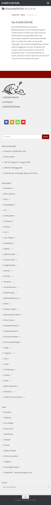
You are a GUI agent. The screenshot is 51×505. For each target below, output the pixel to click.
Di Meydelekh (9, 216)
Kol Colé (7, 276)
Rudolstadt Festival (11, 326)
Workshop (8, 392)
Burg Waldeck (9, 205)
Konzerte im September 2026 (15, 151)
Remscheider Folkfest (12, 315)
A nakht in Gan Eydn (10, 3)
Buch (6, 199)
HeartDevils (8, 243)
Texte (6, 364)
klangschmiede (9, 265)
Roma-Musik (9, 320)
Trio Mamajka (9, 370)
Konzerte (7, 282)
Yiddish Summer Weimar (13, 397)
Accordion (7, 412)
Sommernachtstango (12, 342)
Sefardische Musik (10, 331)
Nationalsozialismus (11, 298)
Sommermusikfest (11, 337)
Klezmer (7, 271)
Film (5, 232)
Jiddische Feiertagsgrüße (13, 168)
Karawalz (7, 440)
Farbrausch (8, 221)
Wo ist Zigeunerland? (11, 467)
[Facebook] (6, 122)
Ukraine (7, 375)
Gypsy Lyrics (8, 429)
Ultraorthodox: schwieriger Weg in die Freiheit (21, 173)
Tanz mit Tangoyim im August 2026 (17, 162)
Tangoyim (15, 15)
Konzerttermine (10, 287)
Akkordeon (8, 188)
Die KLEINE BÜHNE (22, 22)
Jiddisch (6, 249)
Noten (6, 304)
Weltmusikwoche (10, 386)
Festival (7, 227)
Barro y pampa (9, 194)
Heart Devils (8, 434)
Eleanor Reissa (9, 157)
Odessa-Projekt (10, 309)
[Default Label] (12, 122)
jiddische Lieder (9, 254)
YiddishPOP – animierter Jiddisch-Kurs (18, 473)
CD (5, 210)
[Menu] (48, 3)
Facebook (7, 418)
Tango (6, 348)
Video (23, 15)
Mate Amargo (9, 293)
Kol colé (6, 445)
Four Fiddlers (9, 238)
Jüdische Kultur (9, 260)
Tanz (5, 359)
